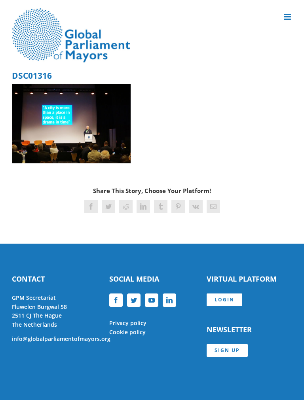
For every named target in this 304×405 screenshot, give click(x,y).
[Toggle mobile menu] (288, 17)
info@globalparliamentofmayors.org (61, 339)
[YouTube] (151, 300)
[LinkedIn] (169, 300)
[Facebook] (116, 300)
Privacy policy (127, 323)
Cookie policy (127, 332)
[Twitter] (134, 300)
